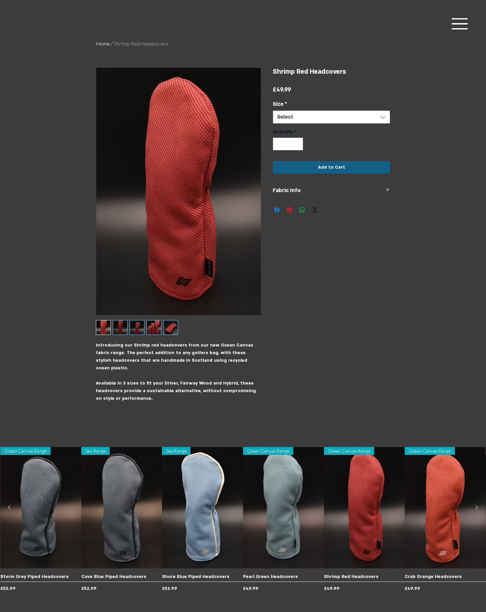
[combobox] (331, 117)
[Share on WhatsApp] (302, 210)
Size (280, 104)
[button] (460, 23)
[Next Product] (477, 507)
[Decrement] (278, 144)
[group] (243, 520)
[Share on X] (315, 210)
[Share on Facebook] (277, 210)
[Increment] (298, 144)
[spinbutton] (288, 144)
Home (103, 43)
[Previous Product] (9, 507)
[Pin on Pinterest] (290, 210)
